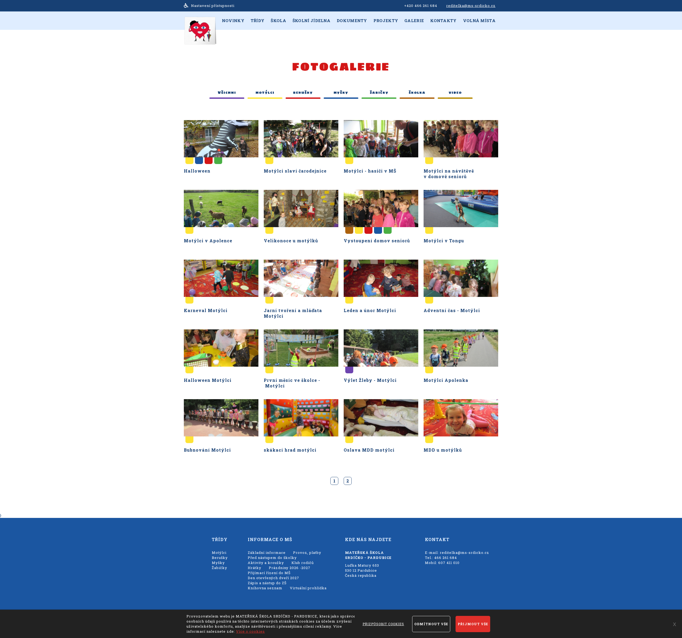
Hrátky (254, 567)
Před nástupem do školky (272, 557)
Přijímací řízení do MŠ (269, 572)
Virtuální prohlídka (308, 588)
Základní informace (267, 552)
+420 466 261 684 (420, 5)
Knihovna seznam (265, 588)
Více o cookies (250, 631)
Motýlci (219, 552)
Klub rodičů (302, 562)
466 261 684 (445, 557)
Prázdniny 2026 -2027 (289, 567)
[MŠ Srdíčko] (200, 30)
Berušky (220, 557)
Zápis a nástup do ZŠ (267, 582)
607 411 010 (449, 562)
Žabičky (219, 567)
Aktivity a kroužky (266, 562)
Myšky (218, 562)
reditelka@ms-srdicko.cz (471, 5)
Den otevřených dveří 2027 (273, 577)
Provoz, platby (307, 552)
